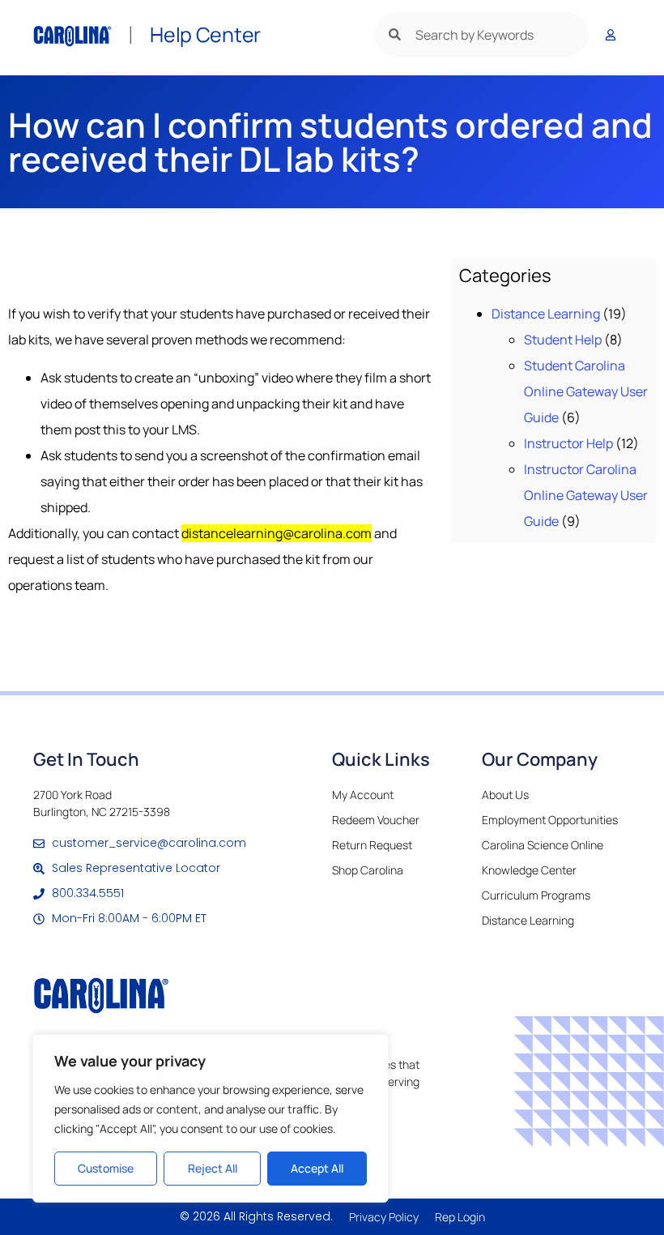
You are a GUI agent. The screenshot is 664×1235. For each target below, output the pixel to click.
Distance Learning (546, 314)
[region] (210, 1118)
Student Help (563, 339)
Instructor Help (568, 443)
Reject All (212, 1168)
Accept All (317, 1168)
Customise (106, 1168)
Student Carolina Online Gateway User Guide (586, 391)
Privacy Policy (384, 1216)
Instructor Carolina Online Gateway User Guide (586, 495)
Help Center (205, 34)
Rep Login (460, 1216)
